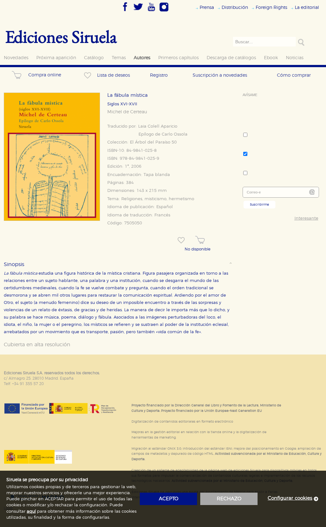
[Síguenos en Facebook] (125, 11)
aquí (31, 511)
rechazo (229, 498)
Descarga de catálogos (231, 57)
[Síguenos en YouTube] (151, 11)
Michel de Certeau (127, 112)
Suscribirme (259, 204)
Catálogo (94, 57)
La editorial (307, 7)
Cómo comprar (294, 75)
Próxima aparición (56, 57)
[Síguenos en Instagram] (164, 11)
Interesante (306, 218)
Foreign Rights (271, 7)
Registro (159, 75)
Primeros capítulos (178, 57)
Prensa (207, 7)
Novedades (16, 57)
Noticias (294, 57)
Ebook (271, 57)
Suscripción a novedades (220, 75)
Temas (119, 57)
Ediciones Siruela (61, 36)
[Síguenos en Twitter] (138, 11)
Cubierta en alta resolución (37, 344)
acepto (168, 498)
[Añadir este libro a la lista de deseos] (181, 240)
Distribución (235, 7)
